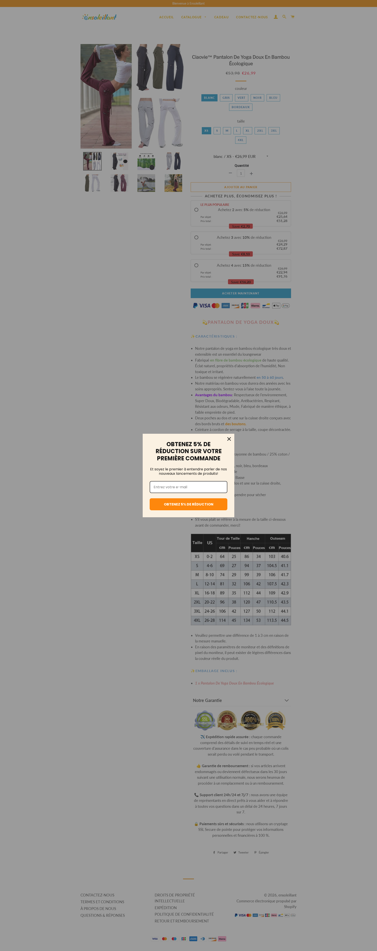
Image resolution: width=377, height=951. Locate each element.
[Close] (229, 439)
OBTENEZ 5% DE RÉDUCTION (188, 504)
